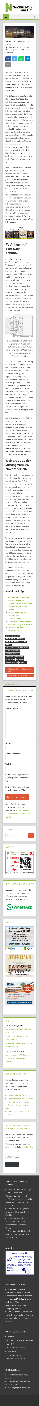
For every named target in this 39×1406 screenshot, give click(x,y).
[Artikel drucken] (3, 684)
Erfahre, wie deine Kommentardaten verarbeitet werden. (18, 813)
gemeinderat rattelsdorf (15, 639)
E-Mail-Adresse (12, 753)
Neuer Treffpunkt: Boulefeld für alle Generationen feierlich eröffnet (18, 1292)
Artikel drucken (11, 684)
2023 (7, 636)
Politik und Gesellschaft (23, 50)
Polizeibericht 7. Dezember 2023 (19, 675)
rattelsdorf (10, 660)
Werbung (12, 1351)
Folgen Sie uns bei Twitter (18, 1102)
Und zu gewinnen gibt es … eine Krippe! (19, 670)
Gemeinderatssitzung (13, 642)
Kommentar (11, 708)
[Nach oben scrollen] (35, 1402)
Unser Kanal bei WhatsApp (19, 1095)
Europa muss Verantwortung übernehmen (17, 1038)
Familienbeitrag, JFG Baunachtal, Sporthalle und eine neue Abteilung (18, 1058)
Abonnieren (12, 1164)
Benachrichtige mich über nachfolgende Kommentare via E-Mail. (19, 777)
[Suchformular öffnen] (34, 17)
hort (24, 642)
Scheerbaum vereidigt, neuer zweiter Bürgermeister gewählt (20, 606)
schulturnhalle (12, 663)
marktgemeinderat (13, 651)
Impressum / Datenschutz (21, 1347)
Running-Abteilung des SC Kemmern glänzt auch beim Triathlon (17, 1211)
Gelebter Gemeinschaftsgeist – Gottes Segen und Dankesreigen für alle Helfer (19, 1192)
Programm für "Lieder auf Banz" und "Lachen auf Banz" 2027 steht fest (17, 1234)
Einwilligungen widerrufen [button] (19, 1387)
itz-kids (8, 645)
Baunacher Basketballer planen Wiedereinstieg (18, 1045)
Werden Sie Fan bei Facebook (20, 1098)
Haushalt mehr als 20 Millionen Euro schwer (18, 1031)
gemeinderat (15, 636)
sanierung (20, 660)
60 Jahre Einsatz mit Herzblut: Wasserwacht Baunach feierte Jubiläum (19, 1202)
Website (9, 764)
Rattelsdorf (9, 53)
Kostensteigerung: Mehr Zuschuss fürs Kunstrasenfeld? (18, 615)
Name (8, 743)
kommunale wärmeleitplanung (17, 648)
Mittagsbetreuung (13, 654)
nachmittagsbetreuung (14, 657)
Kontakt (11, 1336)
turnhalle (23, 663)
